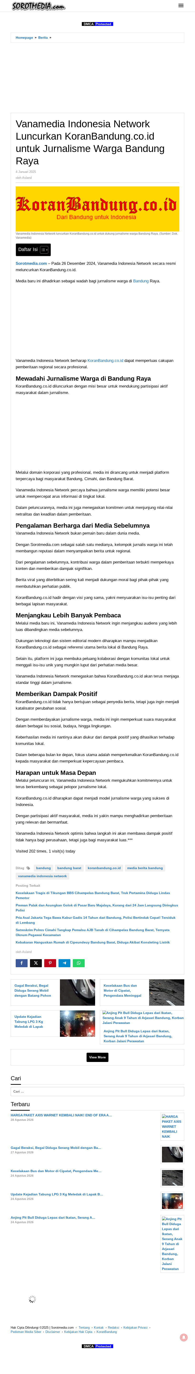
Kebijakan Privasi (135, 1327)
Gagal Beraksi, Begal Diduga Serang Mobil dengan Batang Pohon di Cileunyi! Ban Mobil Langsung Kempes (33, 995)
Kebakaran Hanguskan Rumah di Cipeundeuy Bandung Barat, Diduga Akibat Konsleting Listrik (93, 942)
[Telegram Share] (64, 963)
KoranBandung (107, 1332)
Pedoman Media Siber (26, 1332)
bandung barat (69, 868)
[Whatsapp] (79, 963)
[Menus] (181, 6)
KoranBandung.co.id (105, 360)
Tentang (84, 1327)
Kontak (99, 1327)
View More (97, 1057)
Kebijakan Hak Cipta (78, 1332)
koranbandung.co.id (104, 868)
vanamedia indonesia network (42, 876)
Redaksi (113, 1327)
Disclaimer (52, 1332)
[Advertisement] (97, 77)
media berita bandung (145, 868)
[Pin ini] (50, 963)
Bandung (141, 281)
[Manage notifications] (184, 1337)
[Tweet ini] (36, 963)
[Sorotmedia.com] (38, 6)
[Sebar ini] (22, 963)
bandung (43, 868)
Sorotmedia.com (31, 263)
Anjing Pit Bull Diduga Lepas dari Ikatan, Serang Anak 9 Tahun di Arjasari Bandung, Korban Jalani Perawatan (138, 1036)
